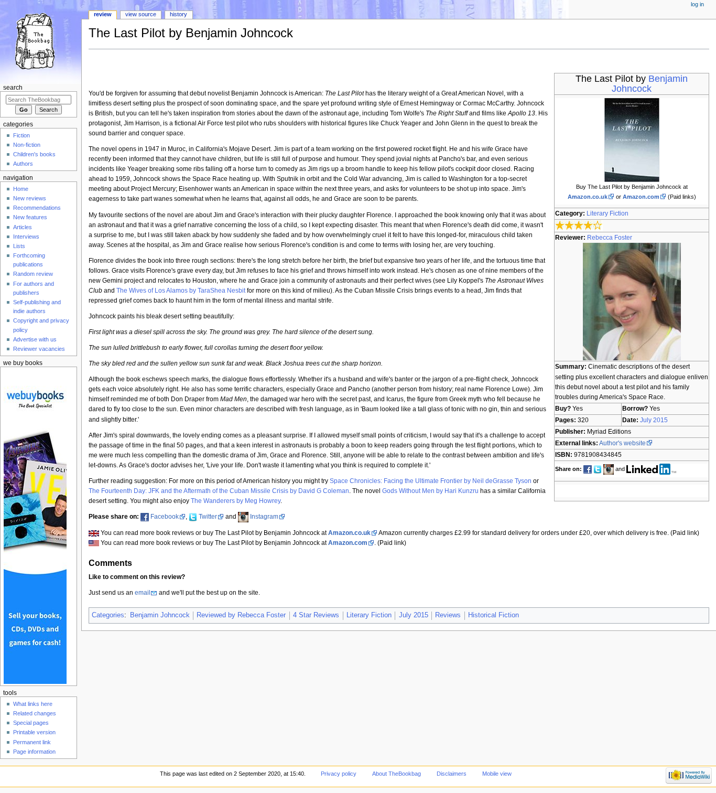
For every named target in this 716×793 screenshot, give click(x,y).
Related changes (34, 713)
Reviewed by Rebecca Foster (241, 615)
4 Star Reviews (316, 615)
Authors (23, 163)
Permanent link (32, 742)
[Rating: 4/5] (579, 225)
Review (103, 14)
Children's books (34, 154)
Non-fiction (26, 145)
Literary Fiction (607, 213)
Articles (22, 227)
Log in (697, 4)
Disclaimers (452, 773)
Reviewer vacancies (39, 349)
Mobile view (497, 773)
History (178, 14)
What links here (32, 704)
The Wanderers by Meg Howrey (235, 501)
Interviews (26, 236)
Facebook (164, 516)
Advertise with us (35, 339)
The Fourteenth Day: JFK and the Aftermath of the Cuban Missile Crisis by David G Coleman (219, 491)
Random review (33, 274)
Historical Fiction (493, 615)
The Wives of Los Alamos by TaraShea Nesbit (180, 290)
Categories (108, 615)
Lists (19, 246)
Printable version (34, 732)
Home (20, 189)
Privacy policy (338, 773)
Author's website (622, 443)
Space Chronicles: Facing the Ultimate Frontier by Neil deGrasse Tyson (430, 481)
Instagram (264, 516)
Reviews (448, 615)
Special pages (31, 723)
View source (140, 14)
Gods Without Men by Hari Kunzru (430, 491)
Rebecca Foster (609, 237)
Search (13, 87)
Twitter (208, 516)
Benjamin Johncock (650, 83)
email (142, 592)
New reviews (29, 198)
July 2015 (654, 420)
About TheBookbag (396, 773)
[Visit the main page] (40, 40)
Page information (34, 751)
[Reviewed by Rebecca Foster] (632, 301)
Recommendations (37, 208)
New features (30, 217)
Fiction (21, 135)
